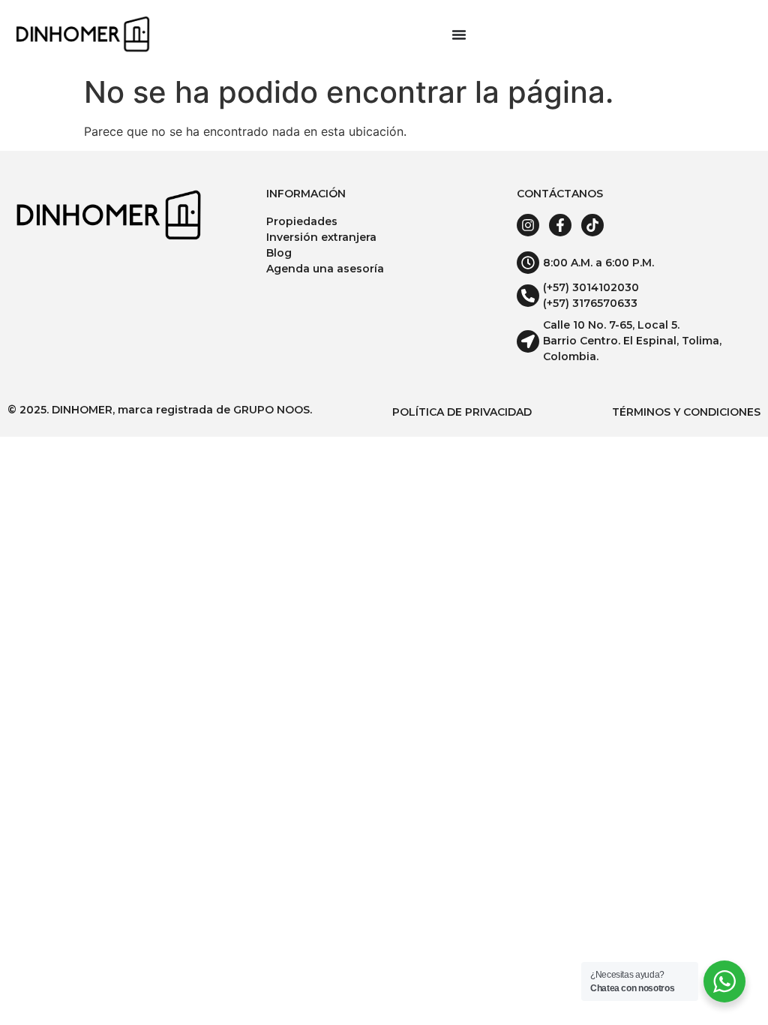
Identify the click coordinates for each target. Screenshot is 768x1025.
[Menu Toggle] (459, 34)
